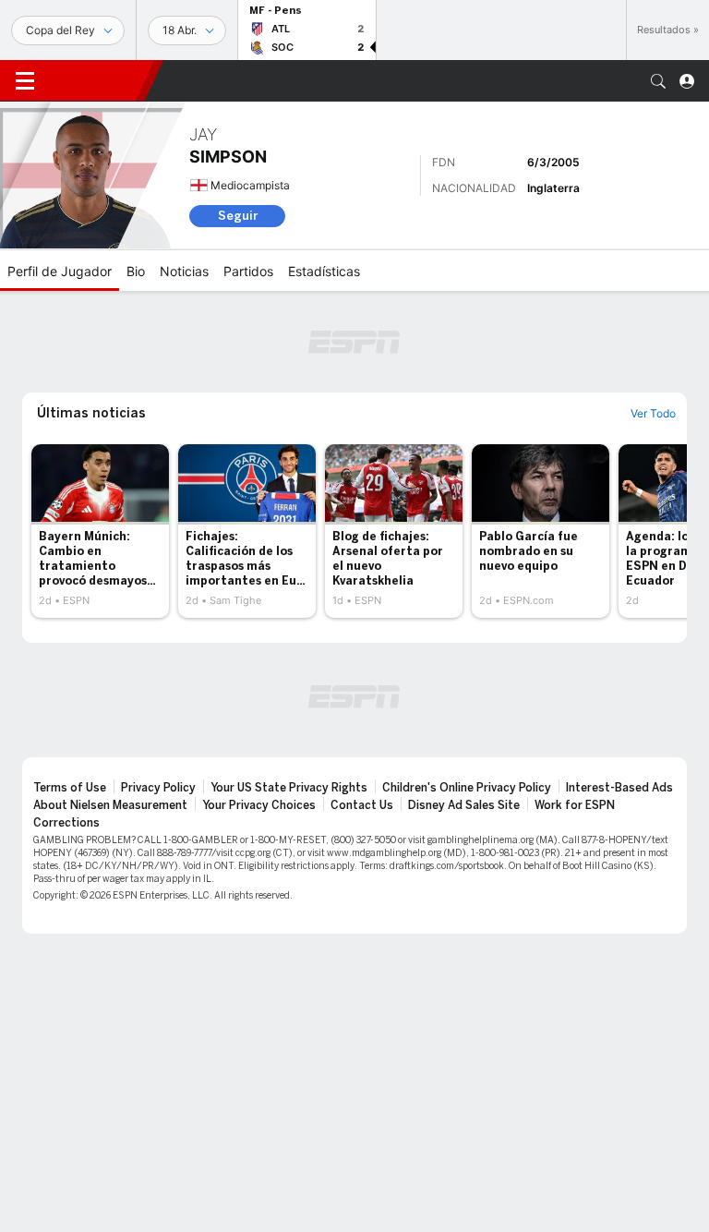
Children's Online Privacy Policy (466, 787)
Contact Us (361, 805)
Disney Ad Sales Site (464, 805)
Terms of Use (69, 787)
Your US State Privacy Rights (288, 787)
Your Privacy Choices (259, 805)
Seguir (238, 216)
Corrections (66, 822)
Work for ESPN (575, 805)
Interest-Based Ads (619, 787)
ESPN (97, 80)
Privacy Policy (158, 787)
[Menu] (25, 81)
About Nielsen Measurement (110, 805)
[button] (658, 81)
